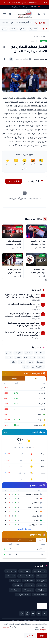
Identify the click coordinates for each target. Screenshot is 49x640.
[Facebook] (44, 613)
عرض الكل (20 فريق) (24, 529)
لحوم (41, 540)
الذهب (35, 378)
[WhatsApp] (27, 613)
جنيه (26, 367)
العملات (14, 378)
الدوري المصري (37, 367)
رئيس (30, 362)
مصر (41, 357)
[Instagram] (21, 613)
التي (13, 362)
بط (8, 540)
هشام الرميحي (40, 59)
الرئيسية (40, 22)
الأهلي (22, 29)
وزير (21, 362)
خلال (4, 29)
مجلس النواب (29, 357)
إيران (9, 357)
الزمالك (13, 29)
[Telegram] (38, 613)
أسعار (14, 590)
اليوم (17, 357)
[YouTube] (33, 613)
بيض (30, 540)
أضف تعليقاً (13, 181)
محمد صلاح (39, 595)
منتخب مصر (23, 595)
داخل (41, 590)
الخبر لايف (33, 29)
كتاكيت (19, 540)
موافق (41, 635)
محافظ (40, 362)
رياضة (36, 36)
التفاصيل (30, 635)
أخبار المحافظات (24, 22)
